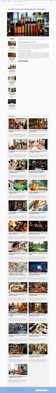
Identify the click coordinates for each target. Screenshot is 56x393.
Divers (26, 1)
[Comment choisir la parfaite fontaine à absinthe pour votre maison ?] (12, 55)
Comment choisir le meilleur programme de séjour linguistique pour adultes (17, 377)
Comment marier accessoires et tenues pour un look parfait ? (12, 71)
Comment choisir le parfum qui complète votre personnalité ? (18, 254)
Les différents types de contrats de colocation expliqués (18, 315)
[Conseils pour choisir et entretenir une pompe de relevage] (18, 328)
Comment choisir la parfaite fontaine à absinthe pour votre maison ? (12, 59)
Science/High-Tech (20, 1)
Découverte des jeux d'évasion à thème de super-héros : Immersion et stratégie (12, 105)
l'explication (24, 44)
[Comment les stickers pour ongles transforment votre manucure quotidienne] (12, 78)
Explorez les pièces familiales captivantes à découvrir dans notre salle (37, 315)
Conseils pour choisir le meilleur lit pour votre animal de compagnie (18, 295)
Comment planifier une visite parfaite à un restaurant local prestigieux (17, 356)
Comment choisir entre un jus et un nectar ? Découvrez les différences (37, 192)
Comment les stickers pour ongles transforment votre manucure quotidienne (12, 82)
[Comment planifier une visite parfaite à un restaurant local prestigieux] (18, 348)
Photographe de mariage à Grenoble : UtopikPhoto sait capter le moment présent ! (17, 274)
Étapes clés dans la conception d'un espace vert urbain (38, 254)
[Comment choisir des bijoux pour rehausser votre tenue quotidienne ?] (38, 205)
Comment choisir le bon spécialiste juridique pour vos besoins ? (17, 213)
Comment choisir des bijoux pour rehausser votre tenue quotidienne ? (37, 213)
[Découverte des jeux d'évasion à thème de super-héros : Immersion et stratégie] (12, 101)
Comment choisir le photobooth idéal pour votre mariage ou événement (37, 356)
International (9, 1)
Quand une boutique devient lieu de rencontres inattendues (12, 47)
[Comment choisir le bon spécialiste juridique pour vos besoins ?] (18, 205)
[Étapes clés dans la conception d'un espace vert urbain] (38, 246)
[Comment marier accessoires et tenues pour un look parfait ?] (12, 66)
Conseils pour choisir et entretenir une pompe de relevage (18, 336)
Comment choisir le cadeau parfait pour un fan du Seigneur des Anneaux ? (38, 233)
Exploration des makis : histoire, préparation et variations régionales (38, 295)
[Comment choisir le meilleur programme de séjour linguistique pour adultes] (18, 369)
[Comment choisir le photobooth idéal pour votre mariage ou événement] (38, 348)
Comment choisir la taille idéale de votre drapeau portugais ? (17, 192)
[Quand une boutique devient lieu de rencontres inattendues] (12, 43)
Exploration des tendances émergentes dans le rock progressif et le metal (38, 274)
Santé (14, 1)
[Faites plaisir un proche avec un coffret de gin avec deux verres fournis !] (38, 328)
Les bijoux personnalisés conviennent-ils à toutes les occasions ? (12, 94)
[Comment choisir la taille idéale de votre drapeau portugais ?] (18, 185)
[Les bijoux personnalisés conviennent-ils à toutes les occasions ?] (12, 90)
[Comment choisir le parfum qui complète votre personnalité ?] (18, 246)
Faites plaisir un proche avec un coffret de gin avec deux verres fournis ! (38, 336)
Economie (4, 1)
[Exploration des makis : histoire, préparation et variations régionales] (38, 287)
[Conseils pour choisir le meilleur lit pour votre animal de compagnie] (18, 287)
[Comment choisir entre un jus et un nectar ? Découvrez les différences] (38, 185)
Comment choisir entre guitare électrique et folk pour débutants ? (17, 233)
